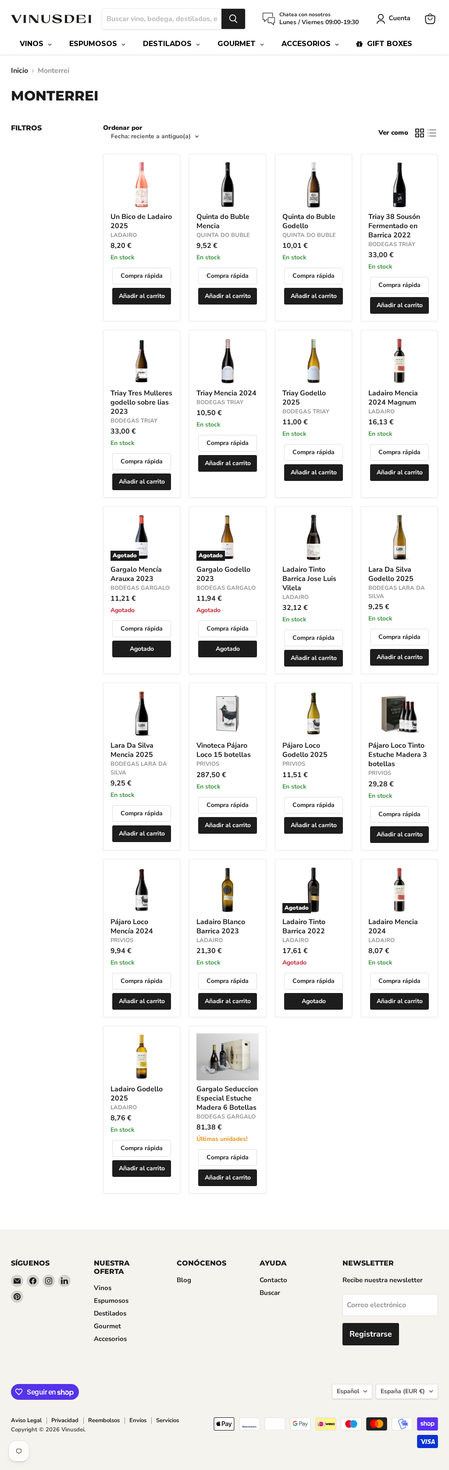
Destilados (110, 1313)
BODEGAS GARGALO (140, 588)
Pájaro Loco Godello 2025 (305, 750)
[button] (395, 19)
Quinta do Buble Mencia (222, 221)
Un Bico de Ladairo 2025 (141, 221)
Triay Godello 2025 (304, 397)
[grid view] (419, 133)
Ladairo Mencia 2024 (393, 926)
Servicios (167, 1420)
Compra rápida (142, 276)
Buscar (270, 1292)
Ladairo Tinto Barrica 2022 (303, 926)
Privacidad (64, 1420)
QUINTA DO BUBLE (223, 235)
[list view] (432, 133)
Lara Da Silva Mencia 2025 (131, 750)
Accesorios (110, 1338)
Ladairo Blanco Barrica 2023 (220, 926)
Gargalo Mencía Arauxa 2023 (136, 574)
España (403, 1391)
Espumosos (111, 1300)
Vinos (102, 1288)
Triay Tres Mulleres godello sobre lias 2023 (141, 402)
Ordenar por (123, 128)
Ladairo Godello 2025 (136, 1093)
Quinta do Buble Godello (308, 221)
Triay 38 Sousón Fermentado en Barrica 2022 (394, 226)
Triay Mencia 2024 (226, 393)
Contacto (273, 1280)
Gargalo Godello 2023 (223, 574)
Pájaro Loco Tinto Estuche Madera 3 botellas (397, 755)
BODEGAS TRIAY (391, 244)
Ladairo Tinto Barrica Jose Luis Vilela (309, 579)
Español (348, 1391)
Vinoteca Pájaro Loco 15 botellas (223, 750)
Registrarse (370, 1334)
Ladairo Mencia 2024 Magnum (393, 397)
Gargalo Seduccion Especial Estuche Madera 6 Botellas (227, 1098)
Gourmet (107, 1326)
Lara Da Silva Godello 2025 (390, 574)
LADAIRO (123, 235)
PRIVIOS (207, 764)
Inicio (19, 71)
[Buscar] (233, 19)
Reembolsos (104, 1420)
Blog (184, 1280)
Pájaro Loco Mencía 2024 (131, 926)
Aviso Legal (26, 1420)
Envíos (137, 1420)
